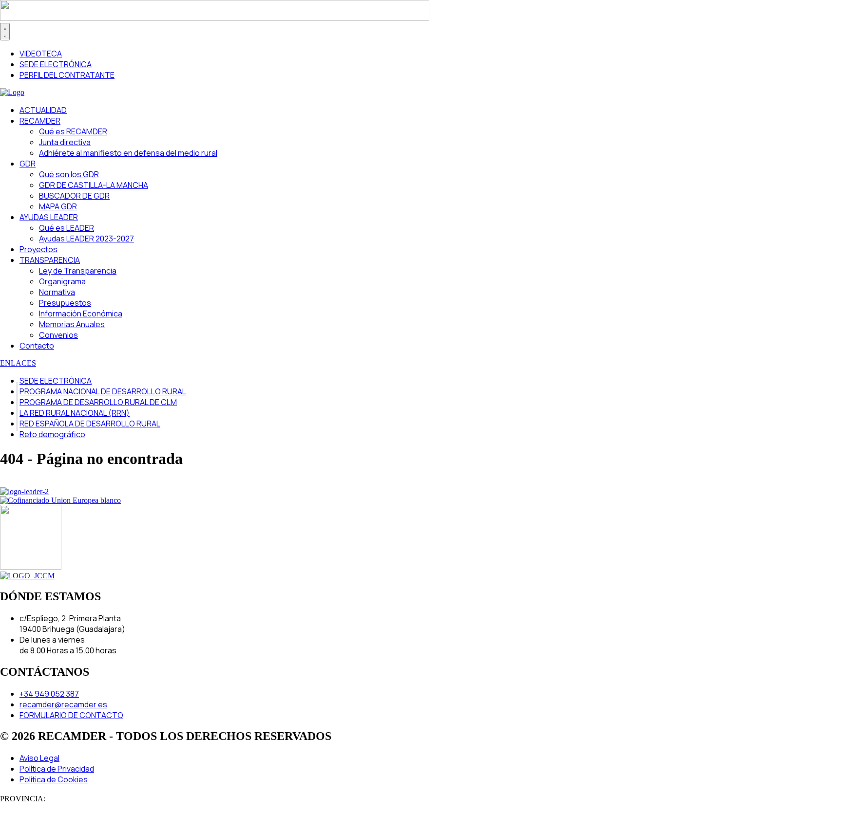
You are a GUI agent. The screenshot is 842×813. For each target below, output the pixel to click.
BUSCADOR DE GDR (74, 195)
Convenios (58, 335)
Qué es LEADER (66, 227)
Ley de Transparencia (77, 270)
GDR (27, 163)
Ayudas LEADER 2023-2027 (86, 238)
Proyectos (38, 249)
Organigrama (62, 281)
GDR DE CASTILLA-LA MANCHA (93, 185)
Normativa (57, 292)
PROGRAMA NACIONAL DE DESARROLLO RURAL (102, 391)
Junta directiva (65, 142)
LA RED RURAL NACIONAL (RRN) (74, 412)
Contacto (36, 345)
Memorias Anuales (72, 324)
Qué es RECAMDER (73, 131)
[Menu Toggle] (5, 31)
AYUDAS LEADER (48, 217)
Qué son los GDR (69, 174)
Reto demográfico (52, 434)
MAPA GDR (58, 206)
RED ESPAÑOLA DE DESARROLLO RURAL (89, 423)
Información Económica (80, 313)
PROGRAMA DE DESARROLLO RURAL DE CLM (98, 402)
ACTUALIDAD (43, 110)
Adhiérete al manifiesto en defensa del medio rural (128, 153)
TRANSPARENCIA (49, 260)
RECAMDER (39, 120)
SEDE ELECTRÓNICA (55, 380)
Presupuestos (65, 302)
